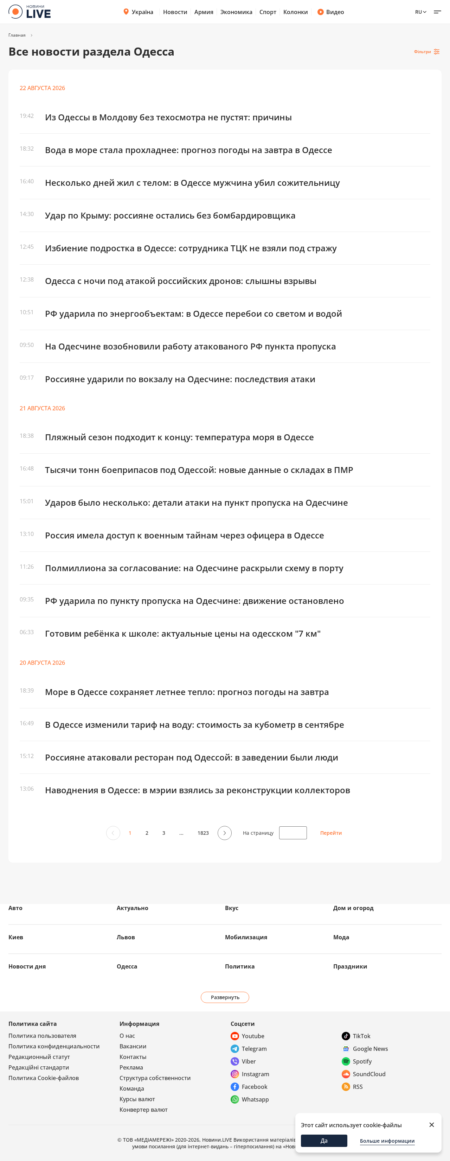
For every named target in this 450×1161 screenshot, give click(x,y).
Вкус (231, 908)
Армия (203, 12)
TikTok (362, 1036)
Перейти (331, 832)
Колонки (295, 12)
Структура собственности (155, 1078)
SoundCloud (369, 1074)
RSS (358, 1087)
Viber (249, 1061)
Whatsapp (255, 1099)
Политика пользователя (42, 1036)
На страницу (258, 833)
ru (418, 11)
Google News (370, 1049)
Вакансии (133, 1046)
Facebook (255, 1087)
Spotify (362, 1061)
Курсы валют (137, 1099)
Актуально (132, 908)
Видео (335, 12)
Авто (15, 908)
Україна (142, 12)
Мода (341, 937)
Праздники (350, 966)
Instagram (255, 1074)
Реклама (131, 1067)
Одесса (127, 966)
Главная (17, 35)
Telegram (254, 1049)
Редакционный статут (39, 1057)
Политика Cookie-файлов (43, 1078)
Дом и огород (353, 908)
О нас (127, 1036)
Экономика (236, 12)
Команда (132, 1088)
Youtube (253, 1036)
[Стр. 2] (224, 833)
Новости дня (27, 966)
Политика (240, 966)
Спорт (267, 12)
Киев (15, 937)
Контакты (133, 1057)
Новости (175, 12)
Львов (126, 937)
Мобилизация (246, 937)
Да (324, 1140)
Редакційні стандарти (38, 1067)
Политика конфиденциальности (54, 1046)
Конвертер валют (144, 1109)
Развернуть (225, 997)
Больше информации (387, 1140)
